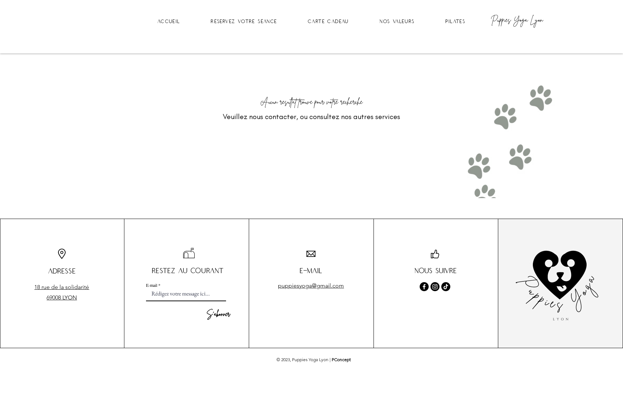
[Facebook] (424, 286)
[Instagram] (434, 286)
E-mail (151, 285)
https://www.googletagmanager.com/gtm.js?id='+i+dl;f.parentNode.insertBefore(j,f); (182, 32)
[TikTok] (445, 286)
